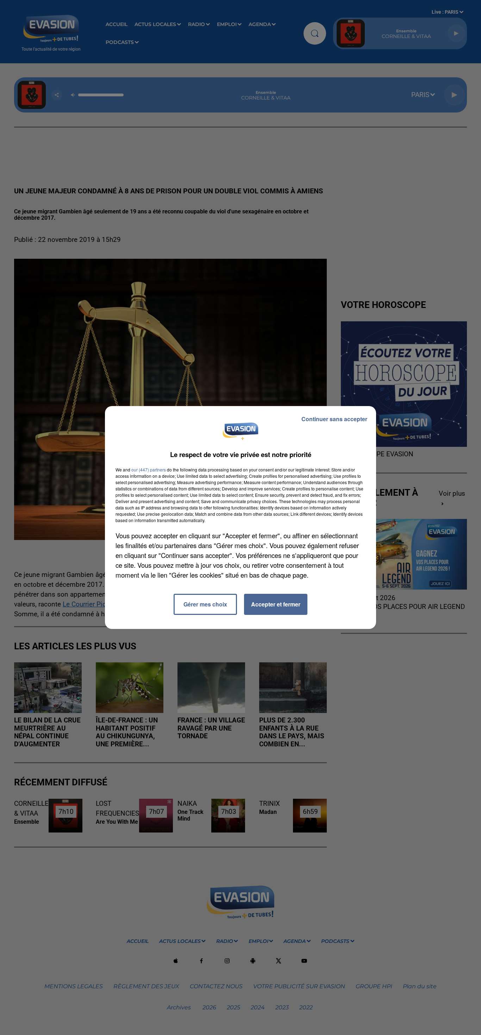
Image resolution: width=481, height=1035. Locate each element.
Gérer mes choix (205, 604)
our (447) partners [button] (148, 469)
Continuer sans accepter (334, 419)
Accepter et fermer (275, 604)
